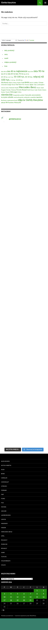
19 (17, 600)
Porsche (4, 544)
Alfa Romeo (5, 461)
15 (37, 597)
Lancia (3, 519)
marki (6, 58)
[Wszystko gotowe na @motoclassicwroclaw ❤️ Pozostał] (24, 379)
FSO (2, 502)
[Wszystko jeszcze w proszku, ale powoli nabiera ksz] (24, 325)
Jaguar (3, 511)
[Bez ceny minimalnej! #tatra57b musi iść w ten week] (24, 218)
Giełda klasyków (8, 3)
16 (43, 597)
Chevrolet (5, 482)
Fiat (2, 494)
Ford (3, 498)
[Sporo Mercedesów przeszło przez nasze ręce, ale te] (24, 352)
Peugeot (4, 540)
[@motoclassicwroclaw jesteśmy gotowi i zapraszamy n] (24, 191)
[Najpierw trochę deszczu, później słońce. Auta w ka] (24, 164)
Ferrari (4, 490)
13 (24, 597)
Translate (31, 40)
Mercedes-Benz (6, 531)
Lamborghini (5, 515)
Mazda (3, 527)
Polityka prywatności (7, 615)
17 (4, 600)
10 (4, 597)
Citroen (4, 486)
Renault (4, 548)
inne (5, 66)
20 (24, 600)
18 (11, 600)
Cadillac (4, 478)
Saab (3, 552)
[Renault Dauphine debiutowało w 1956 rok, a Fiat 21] (24, 433)
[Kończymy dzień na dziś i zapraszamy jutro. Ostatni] (24, 245)
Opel (2, 536)
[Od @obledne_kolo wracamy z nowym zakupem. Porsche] (24, 406)
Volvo (3, 565)
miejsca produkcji (10, 62)
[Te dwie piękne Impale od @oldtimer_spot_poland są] (24, 272)
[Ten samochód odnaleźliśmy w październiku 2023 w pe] (24, 298)
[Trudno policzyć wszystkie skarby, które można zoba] (24, 137)
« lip (3, 610)
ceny (6, 54)
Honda (3, 507)
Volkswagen (5, 560)
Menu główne (45, 2)
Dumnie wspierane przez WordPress (25, 615)
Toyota (3, 556)
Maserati (4, 523)
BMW (3, 473)
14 (30, 597)
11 (11, 597)
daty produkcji (9, 50)
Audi (2, 469)
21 (30, 600)
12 (17, 597)
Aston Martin (6, 465)
